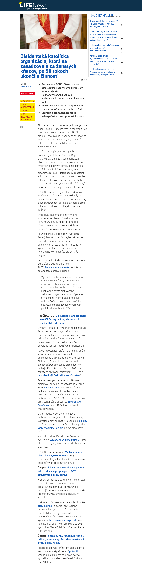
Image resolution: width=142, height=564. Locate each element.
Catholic (30, 101)
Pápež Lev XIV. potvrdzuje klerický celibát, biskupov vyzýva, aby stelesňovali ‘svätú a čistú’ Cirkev (61, 539)
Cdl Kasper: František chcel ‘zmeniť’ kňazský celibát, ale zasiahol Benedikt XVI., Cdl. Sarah (62, 319)
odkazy (83, 420)
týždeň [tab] (112, 16)
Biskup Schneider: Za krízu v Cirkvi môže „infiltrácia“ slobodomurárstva (104, 48)
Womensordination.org (50, 427)
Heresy (29, 110)
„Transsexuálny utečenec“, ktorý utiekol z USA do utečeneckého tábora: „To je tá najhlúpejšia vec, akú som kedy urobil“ (104, 35)
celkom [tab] (118, 16)
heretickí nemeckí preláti (63, 520)
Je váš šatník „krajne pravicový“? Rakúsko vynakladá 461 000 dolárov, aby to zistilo (104, 24)
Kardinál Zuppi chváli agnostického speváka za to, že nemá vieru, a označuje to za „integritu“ (103, 59)
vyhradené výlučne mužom (65, 440)
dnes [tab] (107, 16)
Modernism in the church (26, 118)
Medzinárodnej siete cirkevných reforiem (60, 453)
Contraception (27, 107)
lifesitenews (25, 86)
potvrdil (73, 551)
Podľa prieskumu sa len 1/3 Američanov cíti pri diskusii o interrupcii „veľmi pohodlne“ (102, 72)
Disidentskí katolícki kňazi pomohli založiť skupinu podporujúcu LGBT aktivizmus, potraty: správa (61, 471)
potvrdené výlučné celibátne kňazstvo (59, 375)
